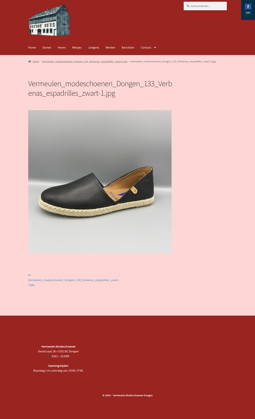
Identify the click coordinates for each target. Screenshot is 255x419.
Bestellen (128, 47)
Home (32, 47)
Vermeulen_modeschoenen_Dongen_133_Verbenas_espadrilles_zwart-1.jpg (85, 61)
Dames (47, 47)
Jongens (93, 47)
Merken (110, 47)
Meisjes (77, 47)
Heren (62, 47)
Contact (146, 47)
